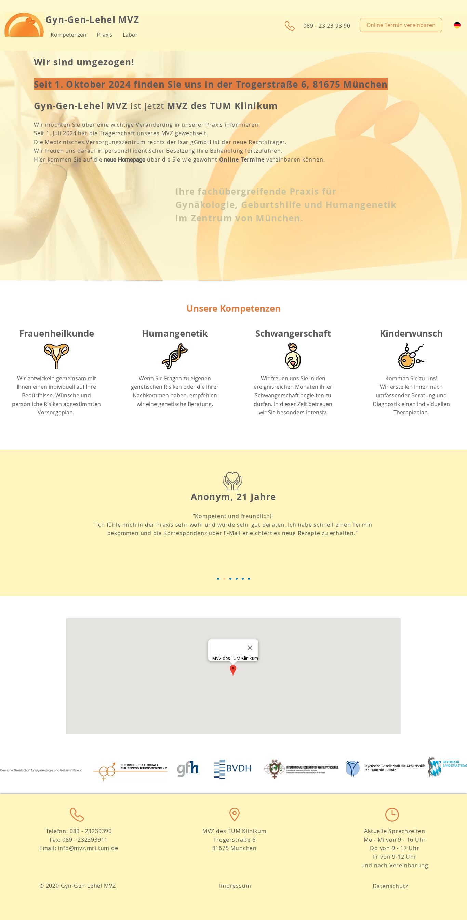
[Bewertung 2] (224, 579)
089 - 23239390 (91, 831)
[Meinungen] (237, 579)
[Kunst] (249, 579)
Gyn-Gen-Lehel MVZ (92, 19)
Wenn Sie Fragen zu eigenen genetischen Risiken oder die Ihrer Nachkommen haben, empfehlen (175, 386)
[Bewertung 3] (230, 579)
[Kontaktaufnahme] (243, 579)
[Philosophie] (218, 579)
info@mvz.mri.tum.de (88, 848)
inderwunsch (414, 333)
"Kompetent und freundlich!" (233, 516)
